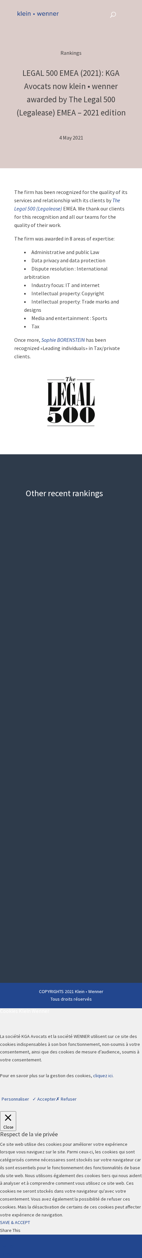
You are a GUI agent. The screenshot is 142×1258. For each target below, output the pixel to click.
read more (40, 642)
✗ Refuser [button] (66, 1099)
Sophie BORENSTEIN (63, 340)
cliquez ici (103, 1076)
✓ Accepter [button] (44, 1099)
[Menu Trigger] (126, 14)
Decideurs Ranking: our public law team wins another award (61, 567)
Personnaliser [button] (15, 1099)
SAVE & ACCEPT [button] (15, 1222)
